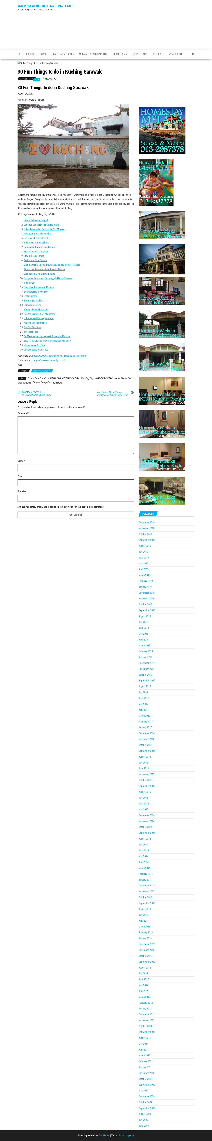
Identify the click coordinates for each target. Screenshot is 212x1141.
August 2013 (145, 909)
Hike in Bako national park (36, 220)
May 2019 (143, 563)
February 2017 (146, 721)
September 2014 (147, 832)
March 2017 (144, 715)
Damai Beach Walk (37, 378)
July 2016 (143, 762)
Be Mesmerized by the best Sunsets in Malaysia (47, 336)
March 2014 (144, 868)
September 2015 (147, 786)
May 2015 (143, 809)
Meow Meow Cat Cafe (34, 345)
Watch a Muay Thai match (36, 309)
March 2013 (144, 926)
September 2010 (147, 1084)
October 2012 (145, 955)
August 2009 (145, 1113)
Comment (23, 413)
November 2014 (146, 821)
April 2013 (144, 920)
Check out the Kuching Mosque (39, 287)
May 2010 (143, 1090)
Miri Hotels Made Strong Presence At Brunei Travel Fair (112, 393)
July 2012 (143, 973)
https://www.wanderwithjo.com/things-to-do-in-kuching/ (59, 355)
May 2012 (143, 985)
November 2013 (146, 891)
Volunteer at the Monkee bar (37, 233)
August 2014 (145, 838)
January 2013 (145, 938)
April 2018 (144, 639)
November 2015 (146, 774)
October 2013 (145, 897)
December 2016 (147, 733)
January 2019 (145, 586)
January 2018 (145, 657)
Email (21, 476)
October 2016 (145, 745)
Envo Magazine (126, 1135)
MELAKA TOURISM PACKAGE (93, 54)
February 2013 (146, 932)
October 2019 (145, 534)
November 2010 (146, 1073)
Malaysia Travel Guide (42, 371)
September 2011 (147, 1032)
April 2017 (144, 709)
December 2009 (147, 1096)
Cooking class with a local (36, 349)
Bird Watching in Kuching (35, 291)
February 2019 (146, 581)
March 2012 (144, 996)
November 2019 (146, 528)
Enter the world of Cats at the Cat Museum (44, 229)
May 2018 (143, 633)
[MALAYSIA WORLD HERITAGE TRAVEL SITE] (19, 54)
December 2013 (147, 885)
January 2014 (145, 879)
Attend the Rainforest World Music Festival (44, 269)
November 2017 (146, 668)
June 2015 (144, 803)
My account (175, 54)
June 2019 (144, 557)
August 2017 (145, 686)
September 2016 (147, 750)
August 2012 (145, 967)
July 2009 (143, 1119)
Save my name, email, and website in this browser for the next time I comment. (62, 506)
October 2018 (145, 604)
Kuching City (87, 378)
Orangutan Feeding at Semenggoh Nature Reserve (48, 278)
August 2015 (145, 791)
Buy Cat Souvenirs (32, 327)
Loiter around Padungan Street (39, 318)
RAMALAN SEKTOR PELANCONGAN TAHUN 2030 (36, 393)
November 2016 (146, 739)
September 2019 (147, 539)
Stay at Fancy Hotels (34, 255)
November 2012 (146, 950)
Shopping (57, 382)
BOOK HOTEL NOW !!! (36, 54)
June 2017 (144, 698)
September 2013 (147, 903)
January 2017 (145, 727)
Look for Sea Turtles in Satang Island (41, 224)
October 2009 (145, 1102)
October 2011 (145, 1026)
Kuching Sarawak (103, 377)
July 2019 (143, 551)
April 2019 (144, 569)
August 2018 (145, 616)
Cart (145, 54)
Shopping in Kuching (33, 300)
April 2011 (144, 1049)
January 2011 (145, 1067)
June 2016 (144, 768)
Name (21, 460)
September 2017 (147, 680)
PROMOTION (119, 54)
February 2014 (146, 873)
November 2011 (146, 1020)
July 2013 (143, 914)
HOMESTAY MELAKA (62, 54)
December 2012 (147, 944)
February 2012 (146, 1002)
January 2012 (145, 1008)
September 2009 (147, 1108)
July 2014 (143, 844)
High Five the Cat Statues (36, 251)
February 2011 (146, 1061)
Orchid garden (30, 296)
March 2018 (144, 645)
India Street (29, 282)
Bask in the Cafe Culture (35, 260)
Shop (135, 54)
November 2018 (146, 598)
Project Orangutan (42, 382)
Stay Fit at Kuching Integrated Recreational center (48, 340)
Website (22, 491)
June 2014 (144, 850)
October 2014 (145, 826)
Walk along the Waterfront (36, 242)
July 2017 (143, 692)
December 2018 (147, 592)
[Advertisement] (136, 24)
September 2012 (147, 961)
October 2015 (145, 780)
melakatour (51, 78)
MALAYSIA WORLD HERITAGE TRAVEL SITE (45, 6)
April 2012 (144, 991)
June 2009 (144, 1125)
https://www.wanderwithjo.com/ (49, 360)
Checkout (158, 54)
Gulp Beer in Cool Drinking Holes (39, 273)
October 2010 (145, 1078)
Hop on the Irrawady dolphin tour (39, 247)
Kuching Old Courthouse (35, 322)
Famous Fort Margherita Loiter (63, 377)
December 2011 (147, 1014)
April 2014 (144, 862)
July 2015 (143, 797)
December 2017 (147, 663)
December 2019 (147, 522)
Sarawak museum (32, 305)
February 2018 (146, 651)
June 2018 (144, 627)
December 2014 (147, 815)
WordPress (104, 1135)
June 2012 (144, 979)
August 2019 (145, 545)
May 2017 (143, 704)
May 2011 (143, 1043)
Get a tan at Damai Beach (36, 238)
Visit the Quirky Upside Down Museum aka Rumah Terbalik (52, 264)
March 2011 (144, 1055)
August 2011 (145, 1037)
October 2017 (145, 674)
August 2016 (145, 756)
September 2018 (147, 610)
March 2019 (144, 575)
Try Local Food (31, 331)
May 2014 (143, 856)
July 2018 (143, 622)
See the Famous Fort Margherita (39, 314)
